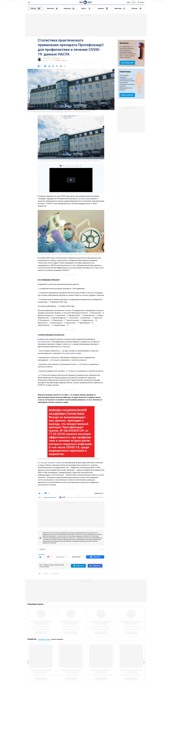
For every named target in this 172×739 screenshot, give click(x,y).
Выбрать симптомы (127, 95)
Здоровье (69, 497)
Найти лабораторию (127, 62)
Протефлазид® (84, 199)
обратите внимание (57, 639)
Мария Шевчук (47, 58)
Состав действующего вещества (51, 463)
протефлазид (64, 347)
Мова (128, 2)
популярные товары (44, 639)
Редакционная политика (50, 497)
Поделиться (96, 557)
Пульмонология (56, 58)
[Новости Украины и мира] (62, 498)
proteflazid (42, 549)
